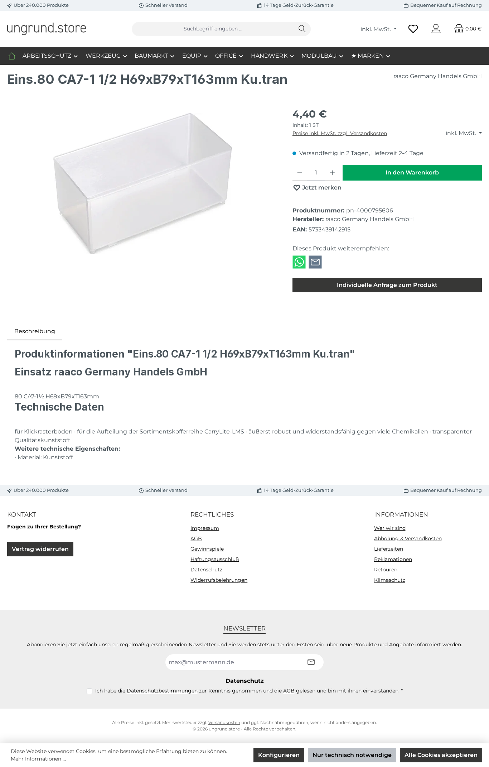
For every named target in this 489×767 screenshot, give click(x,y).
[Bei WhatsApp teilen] (299, 261)
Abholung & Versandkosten (408, 538)
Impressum (204, 528)
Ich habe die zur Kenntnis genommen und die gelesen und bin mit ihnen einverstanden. (249, 690)
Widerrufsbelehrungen (218, 580)
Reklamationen (393, 559)
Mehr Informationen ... (38, 759)
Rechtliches (212, 514)
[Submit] (311, 662)
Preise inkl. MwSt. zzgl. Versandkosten (339, 133)
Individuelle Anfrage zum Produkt (387, 285)
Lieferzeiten (388, 549)
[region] (142, 183)
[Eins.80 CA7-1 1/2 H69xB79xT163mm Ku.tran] (142, 183)
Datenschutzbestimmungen (162, 690)
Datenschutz (206, 569)
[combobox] (213, 29)
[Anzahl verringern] (299, 173)
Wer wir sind (390, 528)
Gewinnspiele (207, 549)
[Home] (11, 56)
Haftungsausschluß (214, 559)
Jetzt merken (321, 187)
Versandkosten (224, 722)
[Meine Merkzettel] (413, 28)
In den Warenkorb (412, 172)
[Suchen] (302, 29)
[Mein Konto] (436, 28)
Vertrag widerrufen (40, 549)
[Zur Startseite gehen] (46, 29)
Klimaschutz (389, 580)
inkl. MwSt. (376, 29)
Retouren (385, 569)
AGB (196, 538)
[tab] (34, 331)
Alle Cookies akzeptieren (441, 755)
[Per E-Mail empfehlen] (315, 261)
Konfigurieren (279, 755)
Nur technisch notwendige (352, 755)
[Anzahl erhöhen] (332, 173)
